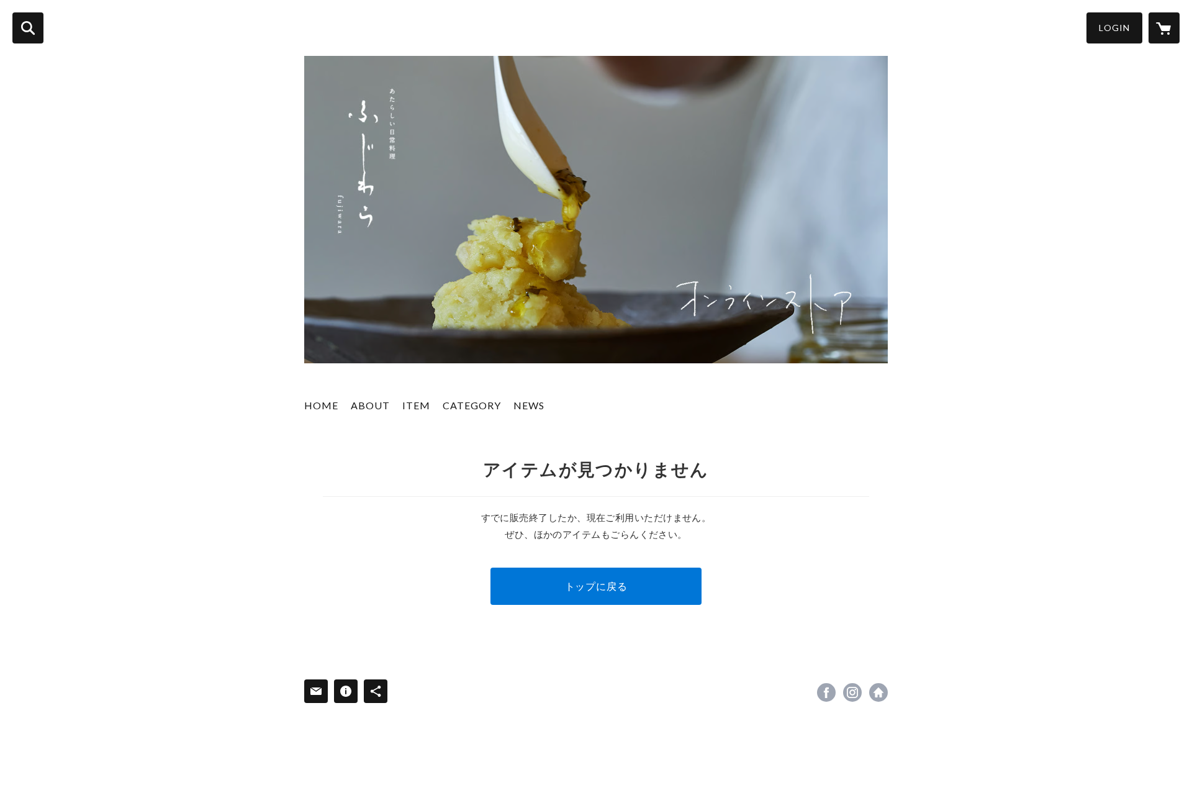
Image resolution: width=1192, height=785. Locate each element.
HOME (321, 405)
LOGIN (1114, 27)
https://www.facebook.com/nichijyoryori (826, 692)
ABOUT (370, 405)
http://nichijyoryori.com (878, 692)
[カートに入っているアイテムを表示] (1164, 27)
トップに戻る (596, 586)
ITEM (416, 405)
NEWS (528, 405)
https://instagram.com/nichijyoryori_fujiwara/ (852, 692)
